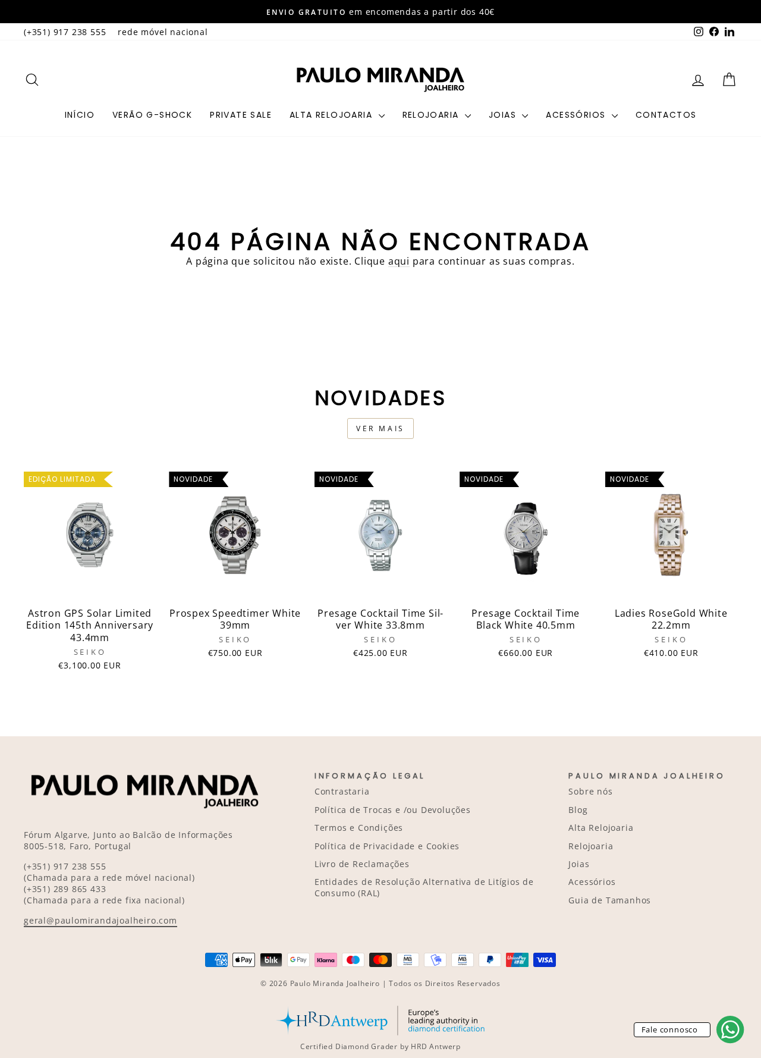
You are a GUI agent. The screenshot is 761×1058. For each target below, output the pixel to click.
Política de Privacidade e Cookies (387, 846)
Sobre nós (590, 791)
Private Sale (241, 115)
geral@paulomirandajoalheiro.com (100, 920)
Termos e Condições (359, 827)
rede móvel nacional (162, 31)
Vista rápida (90, 587)
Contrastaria (342, 791)
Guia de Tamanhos (609, 900)
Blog (577, 809)
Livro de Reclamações (362, 863)
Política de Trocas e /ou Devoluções (393, 809)
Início (80, 115)
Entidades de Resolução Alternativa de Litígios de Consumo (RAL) (424, 887)
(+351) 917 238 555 (65, 31)
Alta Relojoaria (332, 115)
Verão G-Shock (152, 115)
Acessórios (577, 115)
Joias (504, 115)
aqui (399, 261)
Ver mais (380, 428)
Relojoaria (432, 115)
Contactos (666, 115)
